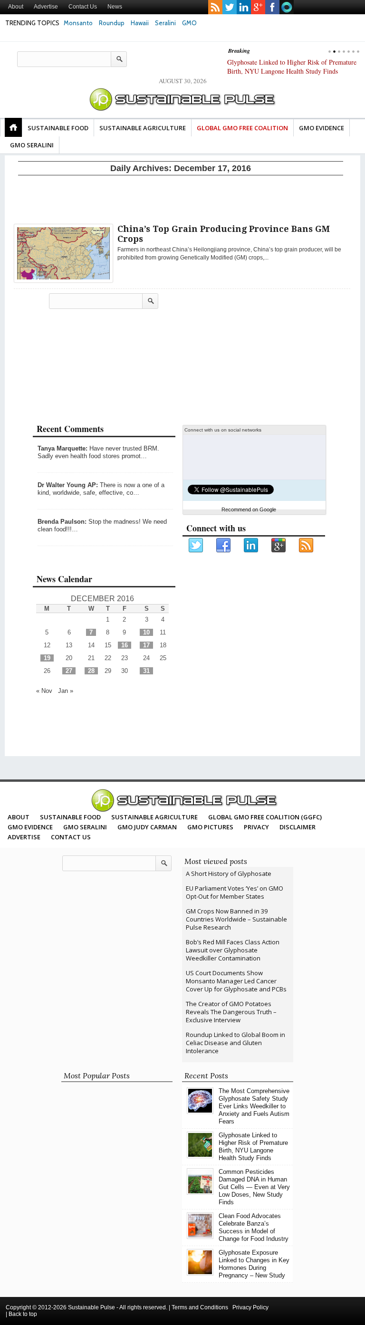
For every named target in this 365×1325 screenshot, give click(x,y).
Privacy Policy (250, 1307)
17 (146, 645)
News (114, 6)
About (15, 6)
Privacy (256, 827)
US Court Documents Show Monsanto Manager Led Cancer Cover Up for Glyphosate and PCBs (236, 981)
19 (47, 658)
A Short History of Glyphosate (228, 873)
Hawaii (140, 23)
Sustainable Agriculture (142, 128)
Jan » (65, 690)
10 (146, 632)
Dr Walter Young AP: (68, 485)
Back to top (23, 1314)
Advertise (46, 6)
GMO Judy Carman (147, 827)
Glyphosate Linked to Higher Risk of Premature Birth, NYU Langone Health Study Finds (253, 1147)
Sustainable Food (58, 128)
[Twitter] (196, 545)
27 (69, 670)
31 (146, 670)
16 (124, 645)
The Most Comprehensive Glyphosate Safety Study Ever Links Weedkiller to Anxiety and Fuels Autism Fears (254, 1106)
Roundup (112, 23)
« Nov (44, 690)
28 (91, 670)
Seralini (165, 23)
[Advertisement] (180, 197)
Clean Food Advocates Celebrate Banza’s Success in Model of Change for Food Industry (253, 1227)
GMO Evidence (321, 128)
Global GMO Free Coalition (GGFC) (265, 817)
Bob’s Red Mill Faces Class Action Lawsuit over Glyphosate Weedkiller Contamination (232, 950)
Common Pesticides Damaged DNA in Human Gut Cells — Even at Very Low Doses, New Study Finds (298, 71)
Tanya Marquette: (62, 448)
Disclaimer (297, 827)
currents (286, 7)
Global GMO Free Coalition (242, 128)
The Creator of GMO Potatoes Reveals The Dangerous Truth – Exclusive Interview (231, 1011)
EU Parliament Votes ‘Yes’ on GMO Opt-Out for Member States (234, 892)
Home (13, 127)
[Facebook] (223, 545)
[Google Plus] (279, 545)
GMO (189, 23)
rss (215, 7)
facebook (272, 7)
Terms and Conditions (200, 1307)
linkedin (244, 7)
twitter (229, 7)
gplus (258, 7)
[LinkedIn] (251, 545)
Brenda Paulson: (62, 521)
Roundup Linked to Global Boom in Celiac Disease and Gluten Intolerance (235, 1042)
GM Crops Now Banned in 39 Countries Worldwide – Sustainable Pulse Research (236, 919)
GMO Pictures (210, 827)
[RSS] (306, 545)
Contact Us (82, 6)
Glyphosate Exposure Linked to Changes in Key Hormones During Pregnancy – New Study (254, 1264)
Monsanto (78, 23)
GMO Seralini (32, 145)
